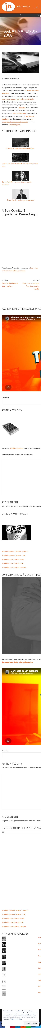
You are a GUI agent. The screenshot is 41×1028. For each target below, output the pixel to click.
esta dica (22, 107)
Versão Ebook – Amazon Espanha (14, 567)
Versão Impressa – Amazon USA (13, 555)
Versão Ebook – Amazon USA (12, 563)
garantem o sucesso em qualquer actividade (18, 99)
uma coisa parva (14, 125)
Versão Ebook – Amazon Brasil (13, 559)
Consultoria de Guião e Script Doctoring (17, 662)
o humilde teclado (19, 113)
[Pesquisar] (20, 15)
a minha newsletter (16, 448)
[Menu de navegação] (36, 7)
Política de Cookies (16, 1019)
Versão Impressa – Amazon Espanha (15, 551)
